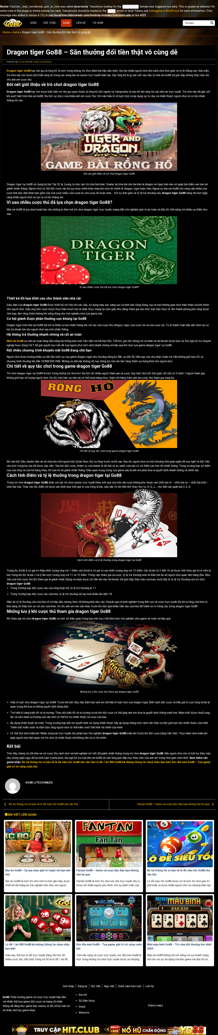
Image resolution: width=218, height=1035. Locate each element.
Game (66, 22)
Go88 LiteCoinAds (42, 62)
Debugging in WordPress (164, 10)
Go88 (33, 22)
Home (6, 32)
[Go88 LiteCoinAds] (13, 23)
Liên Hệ (80, 22)
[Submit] (212, 23)
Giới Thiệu (49, 22)
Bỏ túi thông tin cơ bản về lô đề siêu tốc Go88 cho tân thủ (43, 804)
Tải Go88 (97, 22)
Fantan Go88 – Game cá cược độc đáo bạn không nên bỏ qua (173, 804)
